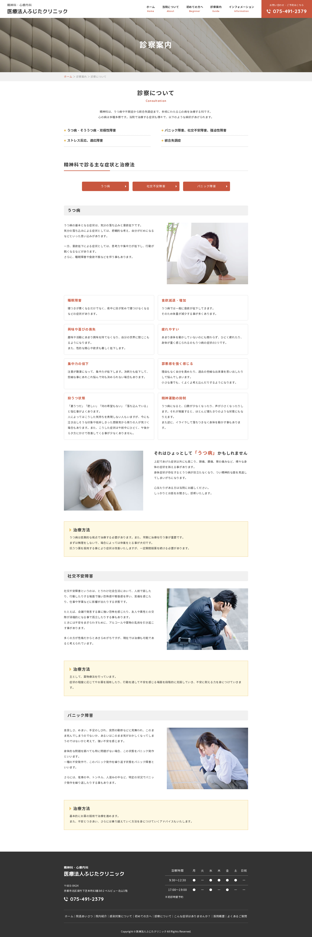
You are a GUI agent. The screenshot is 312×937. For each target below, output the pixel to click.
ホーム (150, 8)
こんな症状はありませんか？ (192, 916)
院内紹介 (101, 916)
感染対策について (121, 916)
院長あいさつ (84, 916)
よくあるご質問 (237, 916)
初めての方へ (194, 8)
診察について (163, 916)
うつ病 (105, 186)
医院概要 (219, 916)
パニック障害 (206, 186)
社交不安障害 (156, 186)
